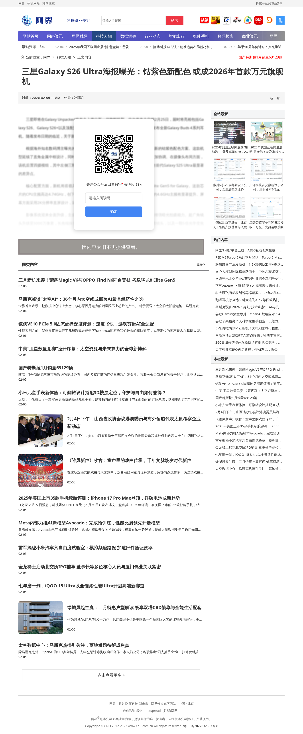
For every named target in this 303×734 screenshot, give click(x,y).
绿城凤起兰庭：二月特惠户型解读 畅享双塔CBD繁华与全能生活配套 (134, 607)
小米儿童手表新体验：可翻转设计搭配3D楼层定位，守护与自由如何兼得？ (92, 392)
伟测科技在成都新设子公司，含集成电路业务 (230, 187)
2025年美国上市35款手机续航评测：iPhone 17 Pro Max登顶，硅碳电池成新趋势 (99, 498)
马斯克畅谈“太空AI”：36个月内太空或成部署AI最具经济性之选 (81, 299)
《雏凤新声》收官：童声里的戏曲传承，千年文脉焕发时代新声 (129, 460)
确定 (113, 211)
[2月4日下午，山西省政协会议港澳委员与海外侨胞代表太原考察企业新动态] (42, 430)
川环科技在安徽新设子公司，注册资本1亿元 (266, 187)
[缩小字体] (278, 98)
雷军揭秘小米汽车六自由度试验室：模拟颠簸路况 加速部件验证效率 (85, 548)
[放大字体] (271, 98)
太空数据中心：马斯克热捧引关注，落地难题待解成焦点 (73, 645)
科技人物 (64, 57)
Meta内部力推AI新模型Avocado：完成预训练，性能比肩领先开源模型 (89, 523)
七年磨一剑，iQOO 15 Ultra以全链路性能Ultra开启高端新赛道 (81, 586)
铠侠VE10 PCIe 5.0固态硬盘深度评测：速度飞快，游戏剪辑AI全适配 (86, 324)
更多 (201, 264)
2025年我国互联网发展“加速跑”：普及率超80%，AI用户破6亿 (230, 151)
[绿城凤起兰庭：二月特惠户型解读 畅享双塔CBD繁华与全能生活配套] (42, 617)
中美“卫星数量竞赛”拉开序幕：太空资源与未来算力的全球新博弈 (82, 349)
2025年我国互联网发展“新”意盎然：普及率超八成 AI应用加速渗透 (266, 151)
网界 (46, 57)
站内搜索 (48, 3)
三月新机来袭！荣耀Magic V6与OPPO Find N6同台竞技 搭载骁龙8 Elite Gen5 (96, 280)
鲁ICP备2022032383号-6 (200, 726)
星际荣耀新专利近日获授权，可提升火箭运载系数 (266, 224)
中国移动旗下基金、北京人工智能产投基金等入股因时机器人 (230, 227)
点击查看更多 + (111, 675)
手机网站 (33, 3)
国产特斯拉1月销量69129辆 (45, 368)
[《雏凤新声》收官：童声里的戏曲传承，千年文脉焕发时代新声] (42, 470)
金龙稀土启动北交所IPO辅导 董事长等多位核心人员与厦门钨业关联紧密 (89, 567)
